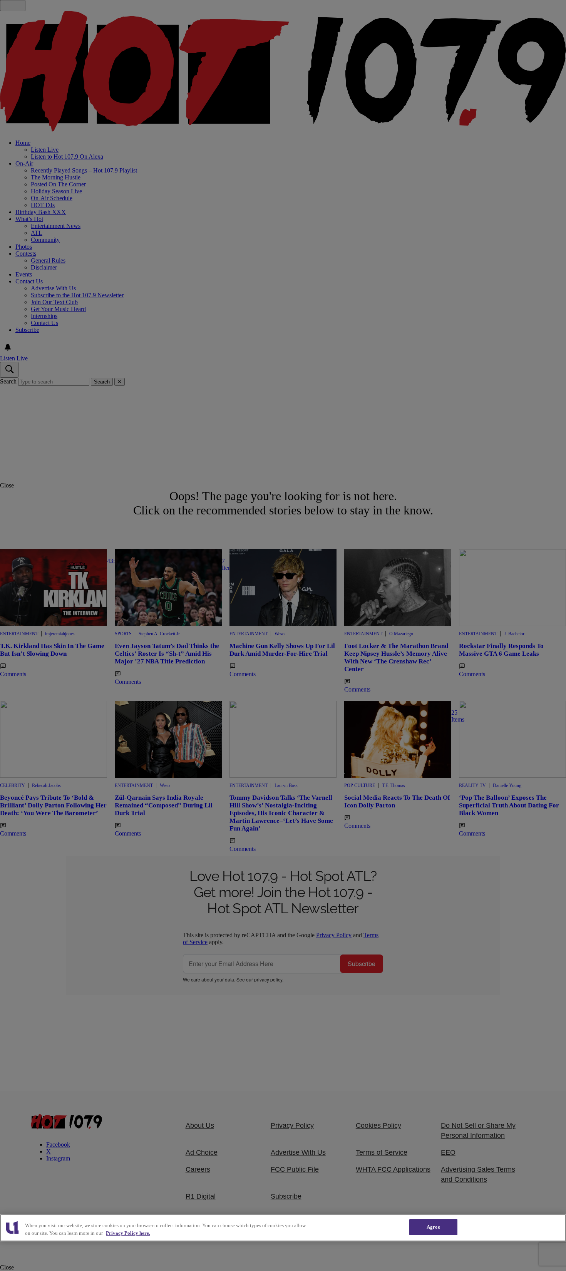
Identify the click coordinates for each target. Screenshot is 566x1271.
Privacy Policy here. (128, 1233)
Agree (433, 1227)
